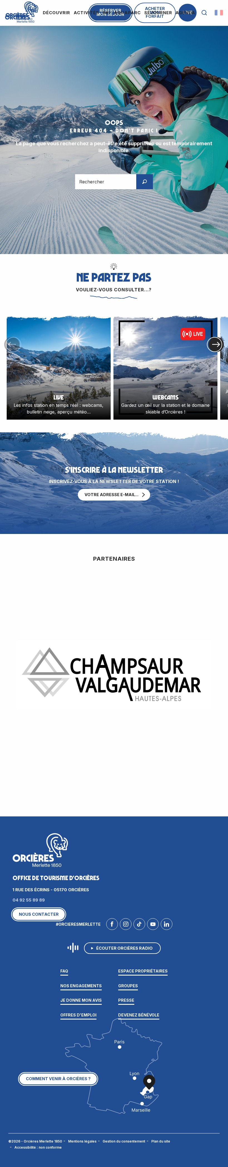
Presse (126, 1000)
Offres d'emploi (78, 1015)
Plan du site (160, 1141)
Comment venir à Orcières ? (58, 1078)
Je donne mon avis (81, 1000)
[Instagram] (126, 925)
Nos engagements (81, 985)
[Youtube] (153, 925)
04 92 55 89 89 (29, 900)
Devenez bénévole (138, 1015)
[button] (204, 13)
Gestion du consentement (124, 1141)
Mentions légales (82, 1141)
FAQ (64, 971)
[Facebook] (112, 925)
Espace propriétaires (143, 971)
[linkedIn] (166, 925)
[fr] (219, 12)
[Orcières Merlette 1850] (21, 11)
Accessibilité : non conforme (38, 1147)
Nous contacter (39, 914)
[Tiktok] (139, 925)
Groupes (128, 985)
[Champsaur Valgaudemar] (114, 675)
